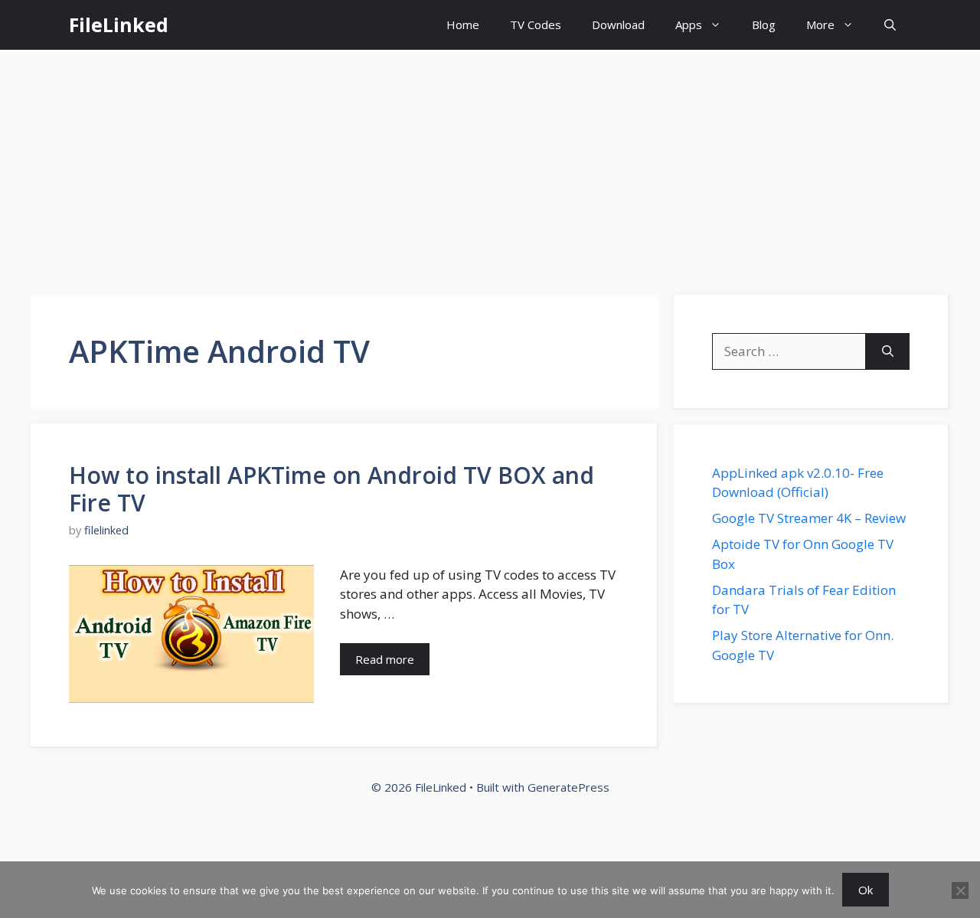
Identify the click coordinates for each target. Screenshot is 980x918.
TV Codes (535, 24)
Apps (688, 24)
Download (618, 24)
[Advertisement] (490, 164)
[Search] (888, 351)
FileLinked (118, 24)
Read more (384, 659)
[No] (960, 890)
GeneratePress (568, 787)
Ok (865, 889)
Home (462, 24)
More (820, 24)
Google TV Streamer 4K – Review (809, 518)
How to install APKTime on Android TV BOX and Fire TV (331, 488)
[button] (890, 25)
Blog (764, 24)
